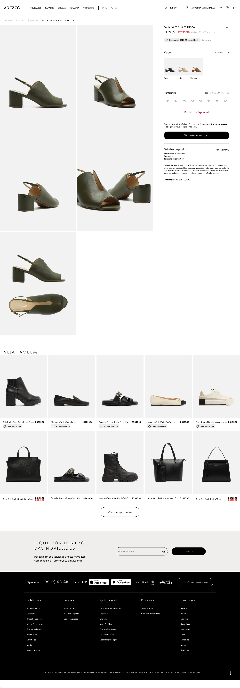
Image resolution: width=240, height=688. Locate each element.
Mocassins (185, 629)
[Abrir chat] (232, 673)
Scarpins (184, 619)
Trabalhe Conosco (34, 619)
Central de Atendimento (110, 608)
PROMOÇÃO (89, 8)
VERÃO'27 (74, 8)
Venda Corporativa (35, 624)
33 (167, 101)
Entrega (103, 619)
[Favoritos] (220, 8)
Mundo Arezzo (33, 650)
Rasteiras (185, 650)
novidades (35, 8)
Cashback (31, 613)
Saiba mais (206, 40)
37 (200, 101)
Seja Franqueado (71, 619)
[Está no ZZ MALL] (166, 582)
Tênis (183, 634)
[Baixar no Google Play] (121, 582)
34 (175, 101)
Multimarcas (69, 608)
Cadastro (104, 613)
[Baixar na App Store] (99, 582)
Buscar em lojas (199, 135)
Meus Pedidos (106, 624)
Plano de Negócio (71, 613)
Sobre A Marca (33, 608)
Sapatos (49, 8)
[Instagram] (47, 582)
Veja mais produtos (120, 511)
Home (9, 20)
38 (208, 101)
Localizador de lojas (108, 639)
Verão (29, 645)
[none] (164, 551)
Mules (34, 20)
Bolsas (62, 8)
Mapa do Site (32, 634)
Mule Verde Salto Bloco (58, 20)
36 (192, 101)
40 (225, 101)
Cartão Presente (107, 634)
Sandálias (185, 639)
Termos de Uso (147, 608)
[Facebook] (53, 582)
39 (217, 101)
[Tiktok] (59, 582)
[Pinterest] (66, 582)
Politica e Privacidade (150, 613)
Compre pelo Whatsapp (197, 582)
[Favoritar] (227, 27)
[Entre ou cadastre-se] (228, 7)
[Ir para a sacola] (235, 8)
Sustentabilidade (34, 629)
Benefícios (31, 639)
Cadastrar (188, 551)
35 (184, 101)
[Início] (12, 7)
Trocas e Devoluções (108, 629)
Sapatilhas (185, 624)
